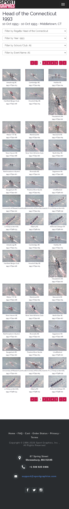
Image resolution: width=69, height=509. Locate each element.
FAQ (20, 433)
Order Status (39, 433)
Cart (27, 433)
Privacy (54, 433)
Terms (34, 437)
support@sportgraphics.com (39, 476)
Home (12, 433)
